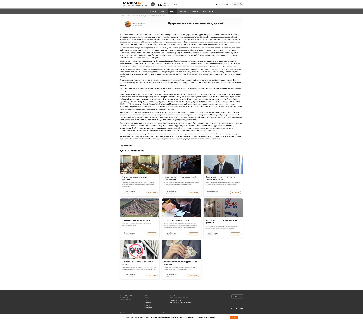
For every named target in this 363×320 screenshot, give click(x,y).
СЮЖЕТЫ (195, 11)
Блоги (128, 16)
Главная (122, 16)
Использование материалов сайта (180, 302)
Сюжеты (147, 305)
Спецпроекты (149, 307)
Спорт (146, 298)
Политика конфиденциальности (179, 298)
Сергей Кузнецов (137, 16)
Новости (147, 295)
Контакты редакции (175, 300)
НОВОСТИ (153, 11)
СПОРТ (163, 11)
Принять (234, 317)
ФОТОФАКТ (183, 11)
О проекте (172, 295)
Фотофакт (148, 302)
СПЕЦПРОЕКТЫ (208, 11)
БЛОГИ (172, 11)
